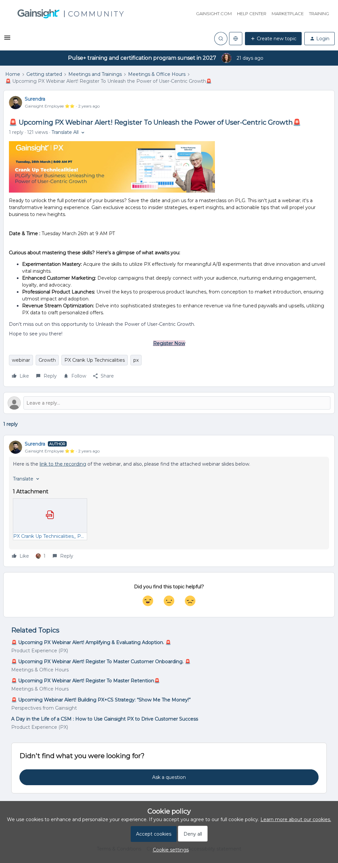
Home (12, 74)
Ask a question (169, 777)
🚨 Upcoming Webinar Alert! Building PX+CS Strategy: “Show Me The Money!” (101, 700)
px (136, 360)
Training (319, 13)
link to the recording (63, 464)
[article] (169, 501)
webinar (21, 360)
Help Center (251, 13)
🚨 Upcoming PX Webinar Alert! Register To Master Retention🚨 (85, 681)
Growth (47, 360)
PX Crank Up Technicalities (94, 360)
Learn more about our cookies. (295, 819)
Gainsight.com (214, 13)
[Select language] (235, 38)
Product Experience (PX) (39, 651)
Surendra (35, 99)
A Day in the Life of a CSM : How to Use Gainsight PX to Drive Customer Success (104, 719)
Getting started (44, 74)
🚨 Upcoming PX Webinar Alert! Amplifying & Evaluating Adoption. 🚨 (91, 642)
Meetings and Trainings (95, 74)
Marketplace (288, 13)
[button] (7, 40)
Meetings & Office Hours (157, 74)
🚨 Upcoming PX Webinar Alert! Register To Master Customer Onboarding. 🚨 (100, 661)
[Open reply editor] (169, 403)
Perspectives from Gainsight (44, 708)
